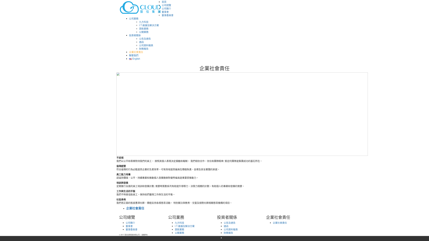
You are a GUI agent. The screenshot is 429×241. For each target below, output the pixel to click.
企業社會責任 (135, 208)
